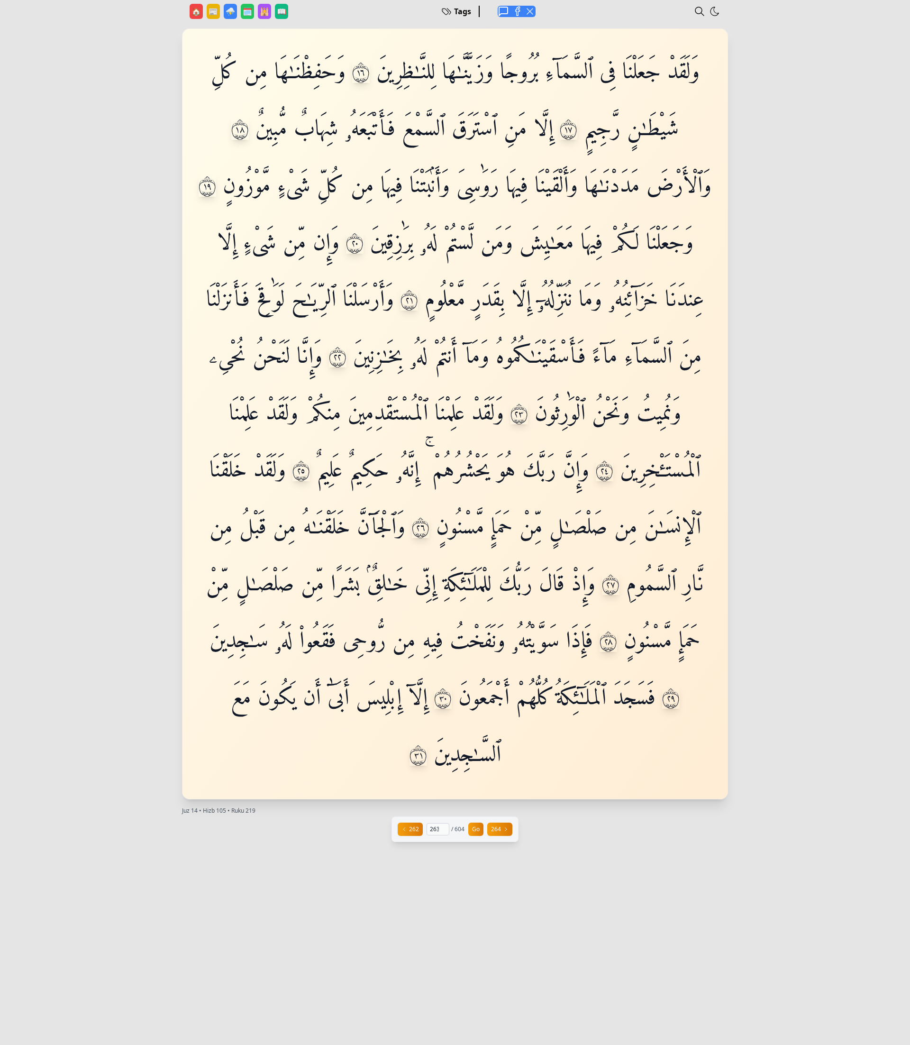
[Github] (516, 11)
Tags (462, 11)
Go (476, 829)
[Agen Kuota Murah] (503, 11)
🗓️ (248, 11)
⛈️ (231, 11)
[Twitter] (530, 11)
